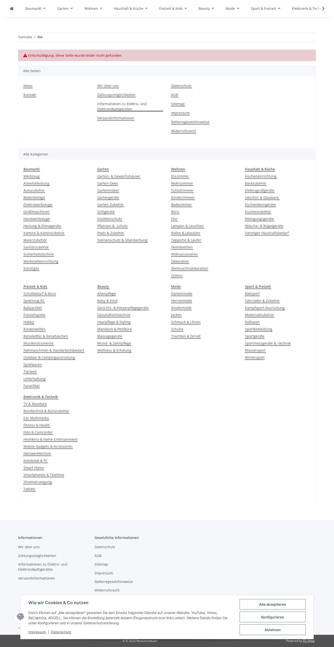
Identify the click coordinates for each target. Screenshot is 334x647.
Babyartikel (32, 307)
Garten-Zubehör (110, 204)
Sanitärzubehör (36, 247)
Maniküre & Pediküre (114, 329)
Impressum (37, 632)
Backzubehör (255, 183)
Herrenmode (181, 300)
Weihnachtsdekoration (189, 268)
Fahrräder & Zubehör (262, 300)
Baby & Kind (107, 300)
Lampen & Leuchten (187, 225)
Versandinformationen (115, 118)
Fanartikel (31, 385)
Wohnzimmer (182, 183)
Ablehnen (273, 630)
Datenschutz (61, 632)
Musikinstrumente (38, 343)
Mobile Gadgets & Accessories (48, 446)
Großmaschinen (36, 211)
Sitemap (178, 103)
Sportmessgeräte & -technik (267, 343)
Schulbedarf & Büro (39, 293)
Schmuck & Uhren (185, 322)
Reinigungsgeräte (259, 218)
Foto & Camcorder (38, 432)
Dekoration (180, 261)
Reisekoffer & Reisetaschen (45, 336)
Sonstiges (31, 268)
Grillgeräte (106, 211)
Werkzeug (31, 176)
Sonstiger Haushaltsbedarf (267, 233)
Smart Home (33, 467)
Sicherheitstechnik (38, 254)
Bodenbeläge (34, 197)
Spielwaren (32, 364)
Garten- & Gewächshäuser (118, 176)
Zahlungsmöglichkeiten (116, 94)
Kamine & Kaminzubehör (44, 233)
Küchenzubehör (258, 211)
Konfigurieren (272, 617)
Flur (174, 218)
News (28, 85)
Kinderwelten (34, 329)
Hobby (28, 322)
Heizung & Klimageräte (42, 225)
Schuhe (177, 329)
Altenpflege (106, 293)
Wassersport (255, 350)
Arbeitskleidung (36, 183)
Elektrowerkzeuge (37, 204)
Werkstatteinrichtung (40, 261)
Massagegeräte (109, 336)
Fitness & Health (36, 425)
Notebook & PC (35, 460)
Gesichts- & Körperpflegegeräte (123, 307)
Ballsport (252, 293)
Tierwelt (30, 371)
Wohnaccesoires (184, 254)
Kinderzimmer (183, 197)
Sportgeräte (254, 336)
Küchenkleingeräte (260, 204)
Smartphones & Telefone (43, 474)
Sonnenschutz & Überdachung (122, 240)
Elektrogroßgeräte (259, 190)
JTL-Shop (308, 641)
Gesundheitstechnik (113, 314)
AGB (174, 94)
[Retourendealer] (12, 8)
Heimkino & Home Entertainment (50, 439)
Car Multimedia (36, 418)
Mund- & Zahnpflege (114, 343)
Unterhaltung (34, 378)
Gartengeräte (108, 197)
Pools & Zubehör (110, 233)
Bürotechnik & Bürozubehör (46, 411)
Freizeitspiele (34, 314)
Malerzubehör (35, 240)
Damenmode (181, 293)
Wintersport (255, 357)
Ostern (176, 275)
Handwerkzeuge (36, 218)
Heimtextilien (182, 247)
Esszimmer (180, 176)
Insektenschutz (109, 218)
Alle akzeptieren (272, 604)
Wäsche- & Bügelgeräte (264, 225)
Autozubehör (34, 190)
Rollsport (252, 322)
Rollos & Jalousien (185, 233)
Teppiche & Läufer (186, 240)
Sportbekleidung (258, 329)
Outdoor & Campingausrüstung (49, 357)
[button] (320, 8)
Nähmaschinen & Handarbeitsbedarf (53, 350)
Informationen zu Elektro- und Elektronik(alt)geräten (122, 106)
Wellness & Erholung (114, 350)
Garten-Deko (107, 183)
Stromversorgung (37, 482)
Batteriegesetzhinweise (190, 122)
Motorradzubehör (259, 314)
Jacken (176, 314)
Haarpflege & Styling (114, 322)
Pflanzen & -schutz (112, 225)
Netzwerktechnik (37, 453)
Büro (175, 211)
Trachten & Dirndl (185, 336)
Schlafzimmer (182, 190)
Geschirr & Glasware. (262, 197)
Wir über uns (108, 85)
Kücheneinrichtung (261, 176)
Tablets (29, 489)
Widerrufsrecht (183, 131)
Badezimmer (181, 204)
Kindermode (181, 307)
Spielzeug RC (34, 300)
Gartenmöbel (108, 190)
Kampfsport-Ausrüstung (265, 307)
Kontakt (29, 94)
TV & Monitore (35, 404)
